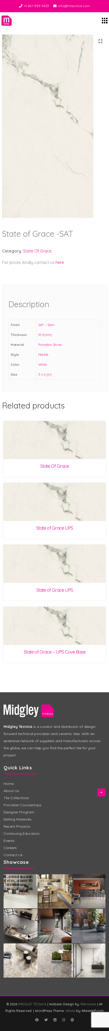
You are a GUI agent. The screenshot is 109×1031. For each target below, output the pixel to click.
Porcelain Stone (50, 345)
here (60, 262)
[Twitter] (46, 1020)
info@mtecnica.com (74, 6)
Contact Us (13, 855)
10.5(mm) (45, 335)
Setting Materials (17, 819)
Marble (43, 354)
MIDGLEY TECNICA (32, 1004)
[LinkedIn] (55, 1020)
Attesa (70, 1011)
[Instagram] (63, 1020)
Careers (10, 847)
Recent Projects (17, 826)
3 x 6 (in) (45, 374)
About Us (11, 790)
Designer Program (19, 812)
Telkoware (88, 1004)
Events (9, 840)
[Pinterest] (72, 1020)
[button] (100, 41)
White (42, 364)
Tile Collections (16, 798)
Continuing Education (22, 833)
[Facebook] (36, 1020)
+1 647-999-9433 (36, 6)
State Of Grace (37, 250)
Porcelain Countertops (22, 805)
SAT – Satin (46, 325)
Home (9, 783)
